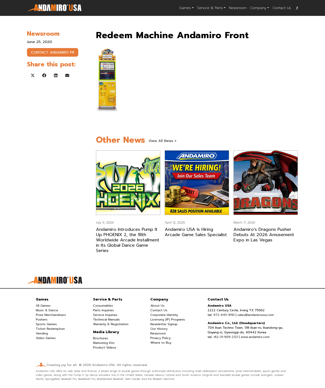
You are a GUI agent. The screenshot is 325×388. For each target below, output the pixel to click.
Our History (159, 328)
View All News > (162, 141)
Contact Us (282, 8)
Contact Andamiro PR (52, 52)
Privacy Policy (160, 338)
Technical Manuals (106, 319)
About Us (157, 305)
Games (185, 8)
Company (258, 8)
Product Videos (104, 347)
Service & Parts (210, 8)
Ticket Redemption (50, 328)
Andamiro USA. (104, 365)
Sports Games (46, 324)
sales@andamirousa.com (255, 315)
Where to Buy (160, 342)
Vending (42, 333)
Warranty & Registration (110, 324)
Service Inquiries (105, 315)
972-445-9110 (224, 315)
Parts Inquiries (103, 310)
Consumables (103, 305)
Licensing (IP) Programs (167, 319)
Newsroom (238, 8)
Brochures (100, 338)
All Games (43, 305)
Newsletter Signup (164, 324)
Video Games (46, 338)
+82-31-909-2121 (225, 337)
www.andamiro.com (255, 337)
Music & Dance (47, 310)
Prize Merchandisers (51, 315)
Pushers (42, 319)
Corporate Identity (164, 315)
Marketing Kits (104, 343)
